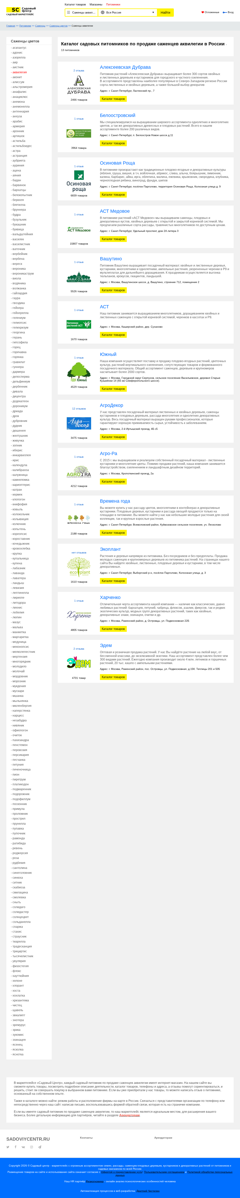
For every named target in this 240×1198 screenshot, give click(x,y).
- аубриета (18, 160)
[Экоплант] (79, 567)
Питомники (25, 26)
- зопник (16, 445)
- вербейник (19, 253)
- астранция (19, 155)
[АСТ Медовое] (79, 229)
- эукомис (17, 1034)
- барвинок (18, 185)
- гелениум (18, 317)
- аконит (16, 77)
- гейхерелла (19, 312)
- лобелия (17, 612)
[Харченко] (79, 615)
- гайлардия (19, 293)
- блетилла (18, 204)
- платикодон (20, 784)
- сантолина (19, 867)
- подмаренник (21, 789)
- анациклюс (19, 96)
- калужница (19, 474)
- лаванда (17, 573)
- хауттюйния (20, 975)
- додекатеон (20, 401)
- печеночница (21, 769)
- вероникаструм (22, 273)
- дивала (17, 391)
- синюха (17, 877)
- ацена (16, 170)
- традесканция (21, 946)
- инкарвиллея (21, 455)
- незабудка (19, 720)
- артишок (17, 136)
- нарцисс (17, 715)
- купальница (20, 558)
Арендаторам (163, 1137)
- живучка (17, 440)
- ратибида (18, 843)
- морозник (18, 681)
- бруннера (18, 209)
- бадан (16, 180)
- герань (16, 337)
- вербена (17, 258)
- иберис (16, 450)
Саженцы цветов (59, 26)
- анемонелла (20, 106)
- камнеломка (20, 479)
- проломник (19, 813)
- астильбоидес (21, 146)
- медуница (18, 641)
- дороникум (19, 406)
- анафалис (19, 91)
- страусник (18, 936)
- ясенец (16, 1044)
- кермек (16, 494)
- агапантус (18, 47)
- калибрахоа (20, 470)
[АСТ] (79, 324)
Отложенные (211, 12)
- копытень (18, 529)
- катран (16, 489)
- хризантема (20, 1000)
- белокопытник (21, 195)
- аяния (16, 175)
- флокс (16, 971)
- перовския (19, 750)
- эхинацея (18, 1039)
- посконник (19, 804)
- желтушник (19, 435)
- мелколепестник (23, 651)
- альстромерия (21, 86)
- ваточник (18, 249)
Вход (230, 12)
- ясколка (17, 1049)
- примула (18, 808)
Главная (10, 26)
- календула (19, 465)
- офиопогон (19, 730)
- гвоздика (18, 303)
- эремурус (18, 1025)
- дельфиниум (20, 381)
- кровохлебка (20, 548)
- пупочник (18, 833)
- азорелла (18, 57)
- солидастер (20, 911)
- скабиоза (18, 887)
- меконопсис (20, 646)
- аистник (17, 67)
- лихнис (16, 607)
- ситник (16, 882)
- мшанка (17, 695)
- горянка (17, 357)
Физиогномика (95, 1181)
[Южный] (79, 372)
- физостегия (20, 966)
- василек (17, 239)
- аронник (17, 131)
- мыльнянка (19, 700)
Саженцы (40, 26)
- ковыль (17, 509)
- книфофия (19, 504)
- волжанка (18, 288)
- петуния (17, 764)
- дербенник (19, 386)
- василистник (20, 244)
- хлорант (17, 985)
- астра (15, 150)
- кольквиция (19, 519)
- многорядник (21, 661)
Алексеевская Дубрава (125, 67)
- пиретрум (18, 779)
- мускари (17, 691)
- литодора (18, 602)
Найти (165, 12)
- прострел (18, 818)
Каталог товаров (75, 4)
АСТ (104, 306)
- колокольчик (20, 514)
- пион (15, 774)
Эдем (106, 645)
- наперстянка (20, 710)
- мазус (16, 622)
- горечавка (18, 352)
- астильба (18, 140)
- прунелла (18, 823)
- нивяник (17, 725)
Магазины (96, 4)
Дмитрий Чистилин (148, 1190)
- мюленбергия (21, 705)
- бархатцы (18, 190)
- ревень (16, 848)
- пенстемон (19, 745)
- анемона (18, 101)
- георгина (18, 332)
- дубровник (19, 420)
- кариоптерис (20, 484)
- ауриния (17, 165)
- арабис (16, 121)
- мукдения (18, 686)
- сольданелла (21, 921)
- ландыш (17, 583)
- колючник (18, 524)
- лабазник (18, 568)
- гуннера (17, 366)
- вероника (18, 268)
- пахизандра (20, 740)
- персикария (20, 754)
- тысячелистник (22, 956)
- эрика (15, 1029)
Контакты (86, 1137)
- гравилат (18, 362)
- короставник (20, 538)
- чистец (16, 1005)
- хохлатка (18, 995)
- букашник (18, 224)
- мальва (17, 627)
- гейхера (17, 307)
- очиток (16, 735)
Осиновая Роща (117, 162)
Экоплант (110, 549)
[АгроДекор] (79, 423)
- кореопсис (19, 533)
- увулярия (18, 961)
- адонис (16, 52)
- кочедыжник (20, 543)
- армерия (18, 126)
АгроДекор (111, 405)
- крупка (16, 553)
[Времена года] (79, 519)
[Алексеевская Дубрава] (79, 85)
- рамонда (18, 838)
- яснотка (17, 1054)
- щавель (17, 1010)
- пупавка (17, 828)
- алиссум (17, 82)
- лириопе (17, 597)
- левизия (17, 587)
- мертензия (19, 656)
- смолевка (18, 897)
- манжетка (18, 632)
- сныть (16, 902)
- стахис (16, 931)
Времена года (115, 501)
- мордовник (19, 676)
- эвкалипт (18, 1015)
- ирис (15, 460)
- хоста (15, 990)
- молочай (18, 671)
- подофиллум (20, 799)
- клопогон (18, 499)
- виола (16, 278)
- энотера (17, 1020)
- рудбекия (18, 862)
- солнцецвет (20, 917)
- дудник (16, 425)
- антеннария (20, 111)
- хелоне (16, 980)
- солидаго (18, 907)
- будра (16, 214)
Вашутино (111, 258)
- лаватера (18, 578)
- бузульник (18, 219)
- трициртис (19, 951)
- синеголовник (21, 872)
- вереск (16, 263)
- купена (16, 563)
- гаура (15, 298)
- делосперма (20, 376)
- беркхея (17, 199)
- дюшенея (18, 430)
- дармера (18, 371)
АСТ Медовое (115, 211)
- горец (15, 347)
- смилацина (19, 892)
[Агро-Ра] (79, 471)
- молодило (18, 666)
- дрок (15, 416)
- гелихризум (19, 327)
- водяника (18, 283)
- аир (14, 62)
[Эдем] (79, 663)
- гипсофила (19, 342)
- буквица (17, 229)
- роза (15, 858)
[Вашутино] (79, 276)
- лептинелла (20, 592)
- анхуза (16, 116)
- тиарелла (18, 941)
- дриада (17, 411)
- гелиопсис (19, 322)
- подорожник (20, 794)
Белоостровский (117, 115)
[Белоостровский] (79, 133)
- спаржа (17, 926)
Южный (108, 354)
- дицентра (18, 396)
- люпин (16, 617)
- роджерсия (19, 853)
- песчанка (18, 759)
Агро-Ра (108, 453)
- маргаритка (19, 637)
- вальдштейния (22, 234)
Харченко (110, 597)
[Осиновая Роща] (79, 181)
